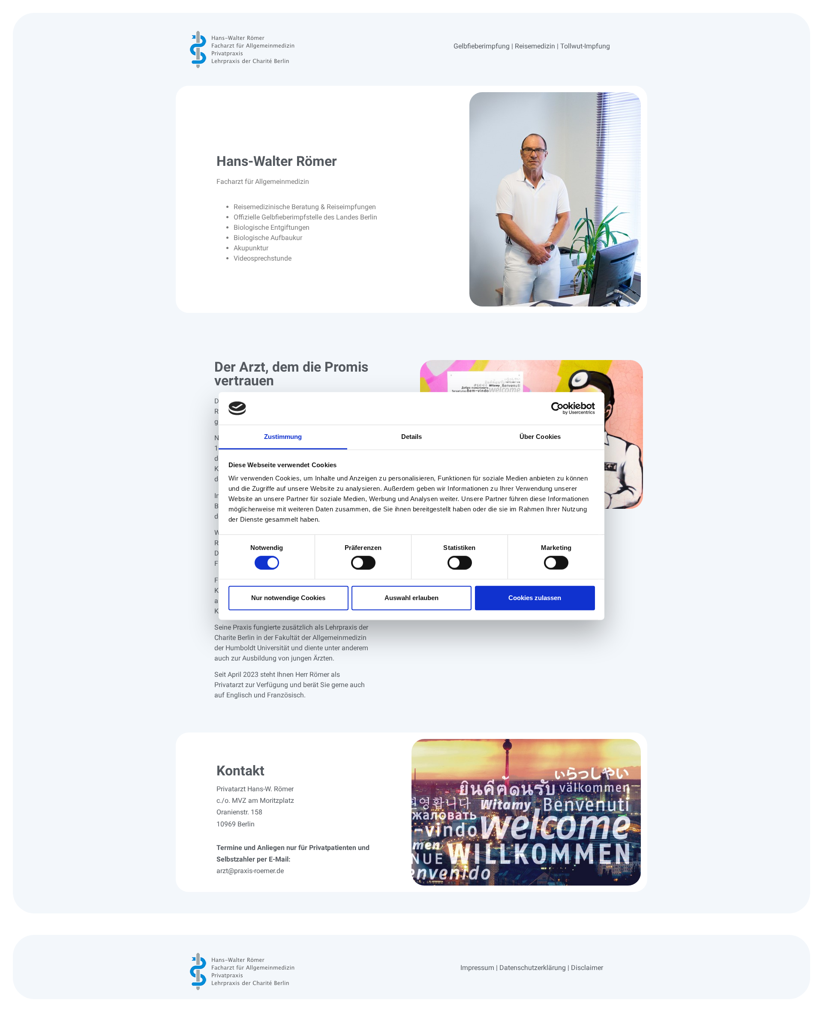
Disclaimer (587, 968)
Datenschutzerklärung (532, 968)
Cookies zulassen (534, 597)
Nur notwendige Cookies (288, 597)
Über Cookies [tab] (540, 436)
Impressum (477, 968)
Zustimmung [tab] (283, 436)
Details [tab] (411, 436)
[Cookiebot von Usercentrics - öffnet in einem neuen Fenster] (557, 408)
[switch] (363, 562)
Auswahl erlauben (411, 597)
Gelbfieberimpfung (482, 46)
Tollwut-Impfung (585, 46)
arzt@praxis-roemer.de (250, 871)
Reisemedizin (535, 46)
